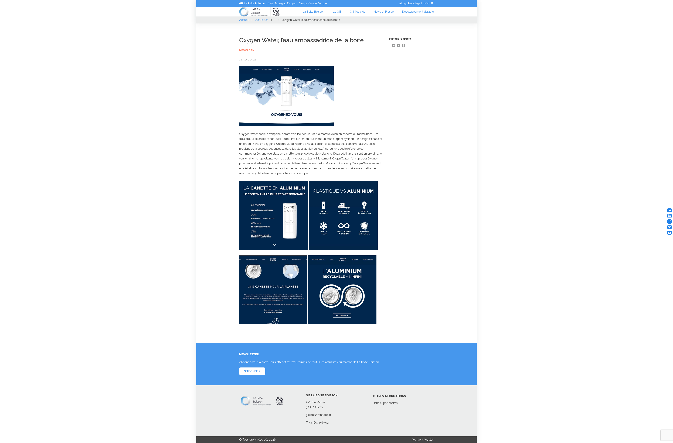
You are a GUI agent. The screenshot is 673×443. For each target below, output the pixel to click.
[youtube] (669, 233)
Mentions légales (423, 439)
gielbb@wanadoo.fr (318, 415)
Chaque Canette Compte (313, 3)
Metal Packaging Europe (281, 3)
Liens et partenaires (385, 403)
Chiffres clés (357, 11)
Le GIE (337, 11)
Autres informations (389, 396)
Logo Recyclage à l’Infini (415, 3)
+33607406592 (319, 422)
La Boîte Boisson (313, 11)
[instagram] (669, 221)
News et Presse (384, 11)
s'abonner (252, 371)
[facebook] (669, 210)
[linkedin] (669, 216)
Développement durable (418, 11)
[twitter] (669, 227)
